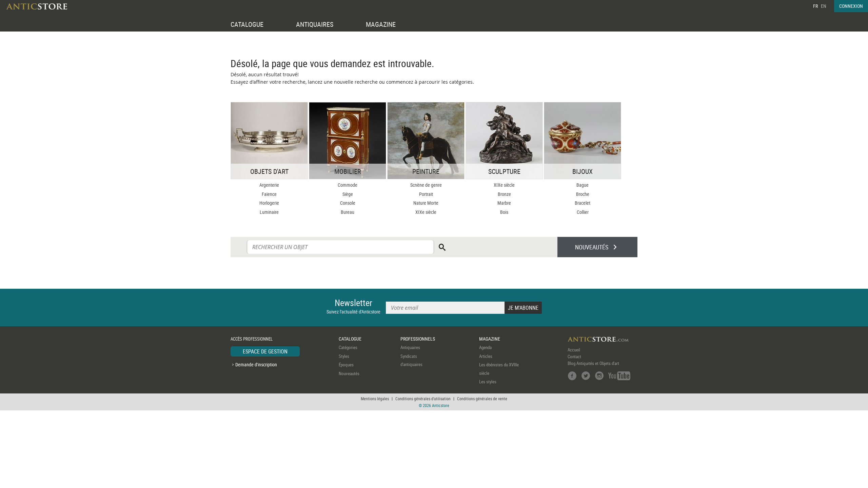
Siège (347, 194)
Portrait (426, 194)
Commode (347, 185)
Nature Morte (425, 203)
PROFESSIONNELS (417, 339)
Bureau (347, 212)
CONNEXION (851, 6)
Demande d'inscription (256, 364)
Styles (344, 356)
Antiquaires (410, 347)
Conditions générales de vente (482, 398)
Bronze (504, 194)
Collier (583, 212)
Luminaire (269, 212)
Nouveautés (349, 373)
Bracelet (582, 203)
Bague (582, 185)
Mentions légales (375, 398)
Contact (574, 356)
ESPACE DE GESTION (265, 351)
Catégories (348, 347)
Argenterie (269, 185)
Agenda (485, 347)
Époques (346, 365)
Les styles (487, 382)
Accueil (574, 350)
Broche (582, 194)
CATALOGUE (247, 24)
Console (347, 203)
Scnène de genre (426, 185)
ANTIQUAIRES (314, 24)
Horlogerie (269, 203)
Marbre (504, 203)
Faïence (269, 194)
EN (823, 6)
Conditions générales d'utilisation (423, 398)
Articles (485, 356)
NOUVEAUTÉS (591, 247)
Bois (504, 212)
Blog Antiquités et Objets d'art (593, 363)
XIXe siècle (425, 212)
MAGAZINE (381, 24)
